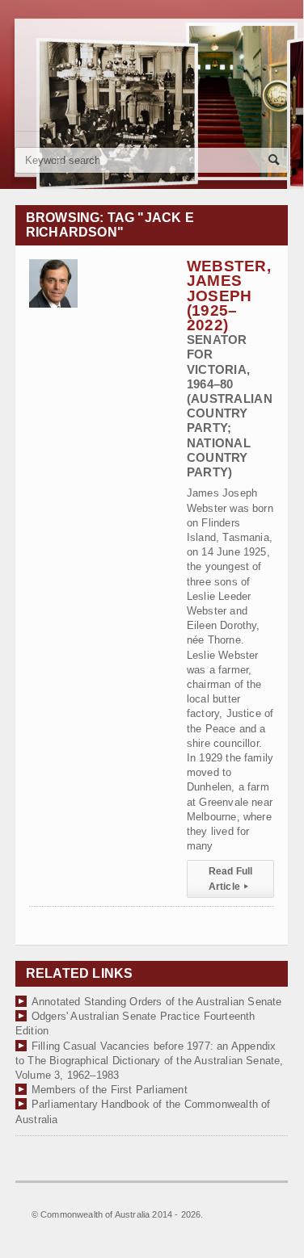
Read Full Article (231, 878)
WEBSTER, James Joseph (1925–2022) (229, 368)
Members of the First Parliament (110, 1090)
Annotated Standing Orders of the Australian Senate (157, 1002)
